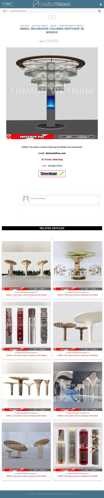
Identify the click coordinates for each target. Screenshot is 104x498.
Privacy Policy (58, 494)
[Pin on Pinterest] (53, 40)
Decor (53, 26)
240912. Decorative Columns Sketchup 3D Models (26, 295)
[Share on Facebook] (46, 40)
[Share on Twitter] (50, 40)
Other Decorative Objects (71, 26)
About (33, 494)
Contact (69, 494)
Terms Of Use (43, 494)
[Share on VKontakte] (56, 40)
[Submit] (99, 11)
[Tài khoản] (101, 4)
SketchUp (24, 26)
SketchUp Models (40, 26)
